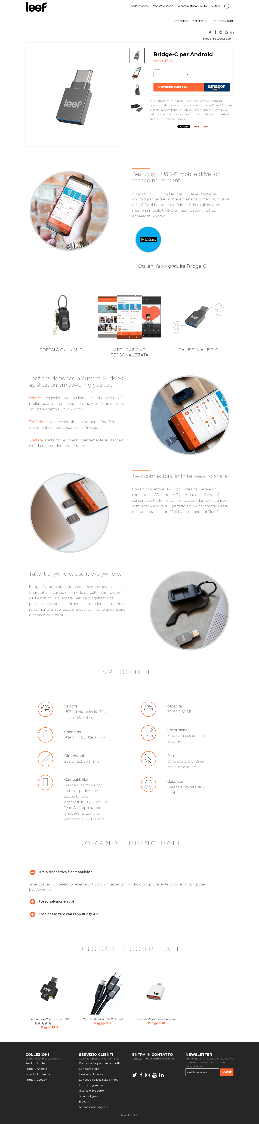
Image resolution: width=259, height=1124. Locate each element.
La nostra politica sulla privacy (98, 1079)
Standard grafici (89, 1096)
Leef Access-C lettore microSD (49, 1019)
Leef (135, 1114)
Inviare (227, 1072)
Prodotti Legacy (36, 1079)
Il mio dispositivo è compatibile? (65, 872)
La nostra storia (187, 6)
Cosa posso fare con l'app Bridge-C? (68, 914)
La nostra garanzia (91, 1085)
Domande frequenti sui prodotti (99, 1063)
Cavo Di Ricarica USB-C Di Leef (103, 1019)
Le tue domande (222, 21)
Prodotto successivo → (218, 39)
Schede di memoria (38, 1074)
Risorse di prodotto (91, 1090)
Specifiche (200, 21)
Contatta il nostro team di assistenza (153, 1058)
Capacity (158, 70)
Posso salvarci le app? (56, 901)
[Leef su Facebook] (215, 32)
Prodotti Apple (139, 6)
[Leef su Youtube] (226, 32)
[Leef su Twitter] (210, 32)
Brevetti (84, 1101)
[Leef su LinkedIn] (231, 32)
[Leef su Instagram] (220, 32)
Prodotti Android (162, 6)
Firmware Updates (91, 1074)
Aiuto (203, 6)
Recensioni (181, 21)
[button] (43, 1023)
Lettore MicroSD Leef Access (156, 1019)
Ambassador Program (93, 1107)
